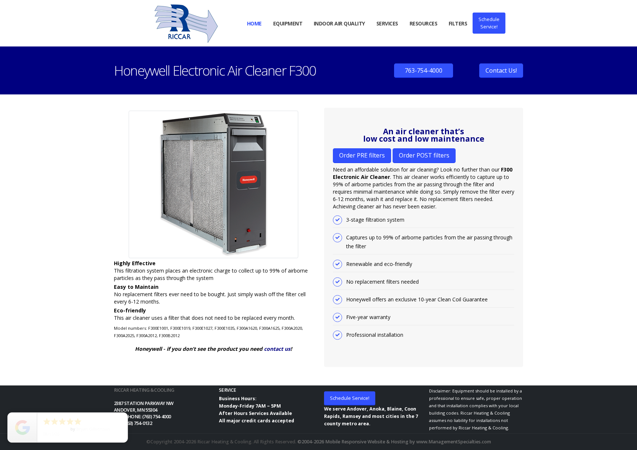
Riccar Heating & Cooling (144, 390)
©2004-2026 (310, 442)
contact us (277, 348)
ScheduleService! (488, 23)
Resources (424, 23)
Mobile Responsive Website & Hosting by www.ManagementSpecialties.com (408, 442)
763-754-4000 (423, 70)
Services (387, 23)
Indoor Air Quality (339, 23)
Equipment (288, 23)
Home (254, 23)
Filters (458, 23)
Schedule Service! (349, 398)
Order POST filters (424, 155)
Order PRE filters (362, 155)
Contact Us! (501, 70)
